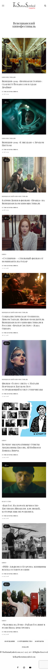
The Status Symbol (11, 91)
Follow (25, 647)
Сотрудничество (24, 641)
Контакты (39, 641)
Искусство (6, 501)
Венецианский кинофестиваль (15, 196)
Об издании (9, 641)
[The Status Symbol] (24, 6)
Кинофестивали (8, 77)
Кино (4, 254)
